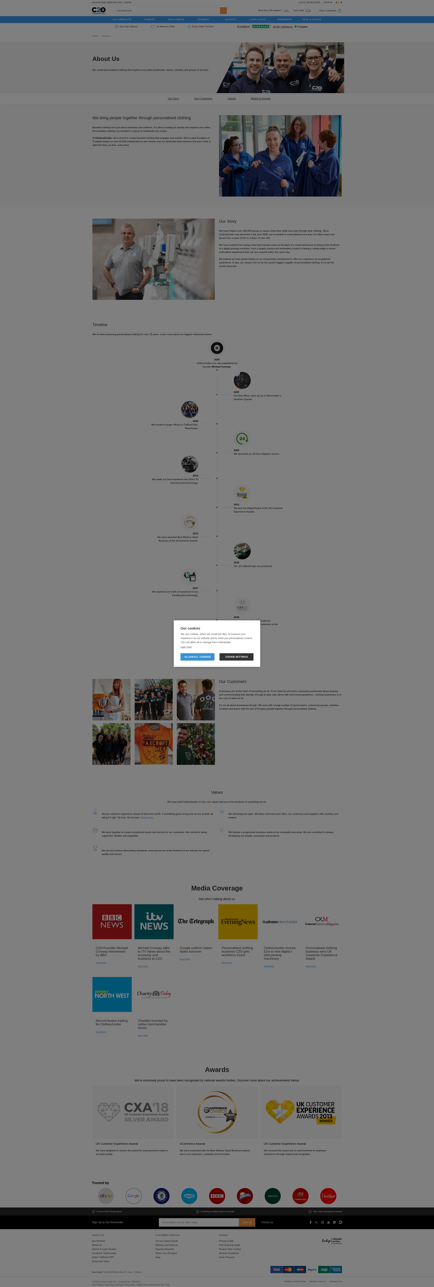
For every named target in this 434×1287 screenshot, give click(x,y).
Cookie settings (236, 657)
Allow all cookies (197, 657)
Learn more (186, 647)
